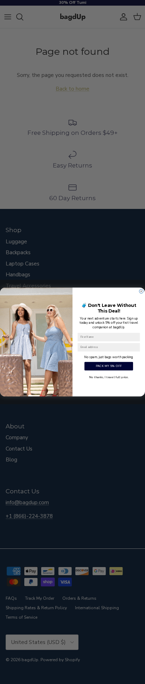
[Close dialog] (141, 291)
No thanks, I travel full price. (108, 377)
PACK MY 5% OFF (109, 366)
